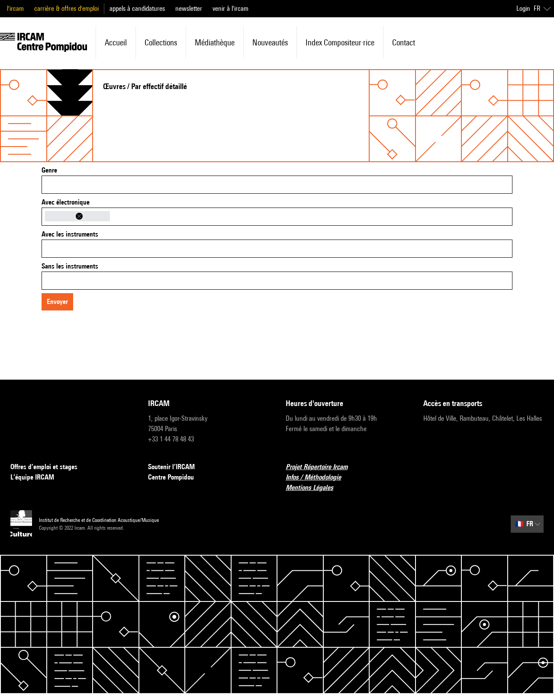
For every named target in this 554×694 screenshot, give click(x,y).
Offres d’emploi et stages (43, 467)
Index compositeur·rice (340, 42)
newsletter (188, 8)
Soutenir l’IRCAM (171, 467)
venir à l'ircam (230, 8)
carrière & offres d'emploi (66, 8)
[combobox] (277, 185)
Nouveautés (270, 42)
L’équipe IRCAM (32, 477)
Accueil (116, 42)
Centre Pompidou (171, 477)
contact (403, 42)
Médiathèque (215, 42)
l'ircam (15, 8)
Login (523, 8)
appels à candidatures (137, 8)
